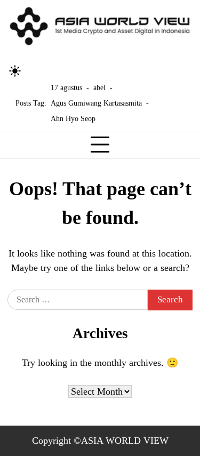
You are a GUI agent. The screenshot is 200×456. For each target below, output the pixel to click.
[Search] (35, 71)
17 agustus (66, 87)
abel (99, 87)
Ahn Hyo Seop (73, 118)
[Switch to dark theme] (14, 70)
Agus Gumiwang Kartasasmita (96, 103)
